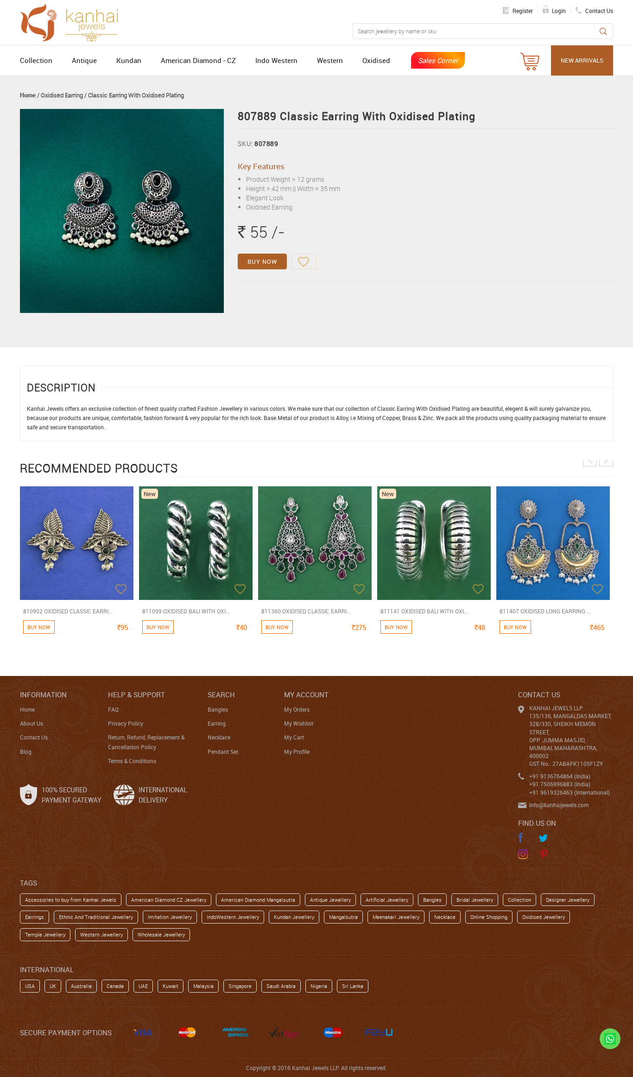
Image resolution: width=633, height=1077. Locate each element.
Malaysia (203, 985)
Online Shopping (488, 916)
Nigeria (318, 985)
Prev (590, 459)
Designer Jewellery (567, 899)
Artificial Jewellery (387, 899)
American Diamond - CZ (198, 60)
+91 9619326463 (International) (569, 792)
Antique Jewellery (330, 899)
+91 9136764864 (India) (559, 776)
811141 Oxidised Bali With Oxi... (424, 611)
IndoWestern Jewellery (233, 916)
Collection (36, 60)
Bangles (218, 709)
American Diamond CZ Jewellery (168, 899)
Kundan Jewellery (294, 916)
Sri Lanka (352, 985)
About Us (31, 723)
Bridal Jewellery (474, 899)
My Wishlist (298, 723)
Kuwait (170, 985)
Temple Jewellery (45, 934)
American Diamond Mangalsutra (258, 899)
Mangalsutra (343, 916)
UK (53, 985)
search (221, 694)
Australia (81, 985)
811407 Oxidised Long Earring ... (545, 611)
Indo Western (276, 60)
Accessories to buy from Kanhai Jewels (70, 899)
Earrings (34, 916)
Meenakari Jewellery (396, 916)
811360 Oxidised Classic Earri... (306, 611)
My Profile (297, 751)
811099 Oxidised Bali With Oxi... (186, 611)
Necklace (219, 737)
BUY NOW (262, 261)
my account (306, 694)
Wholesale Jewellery (161, 934)
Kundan (128, 60)
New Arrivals (582, 60)
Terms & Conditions (132, 761)
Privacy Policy (125, 723)
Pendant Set (223, 751)
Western (330, 60)
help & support (136, 694)
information (43, 694)
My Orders (297, 709)
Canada (115, 985)
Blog (26, 751)
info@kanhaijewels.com (559, 805)
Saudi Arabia (281, 985)
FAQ (113, 709)
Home (28, 95)
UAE (143, 985)
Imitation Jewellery (170, 916)
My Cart (294, 737)
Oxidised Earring (62, 95)
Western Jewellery (101, 934)
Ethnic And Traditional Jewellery (96, 916)
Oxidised (376, 60)
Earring (217, 723)
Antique (84, 60)
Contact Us (34, 737)
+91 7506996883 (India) (559, 784)
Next (606, 459)
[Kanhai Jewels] (73, 21)
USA (30, 985)
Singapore (240, 985)
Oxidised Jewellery (543, 916)
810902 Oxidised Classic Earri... (68, 611)
